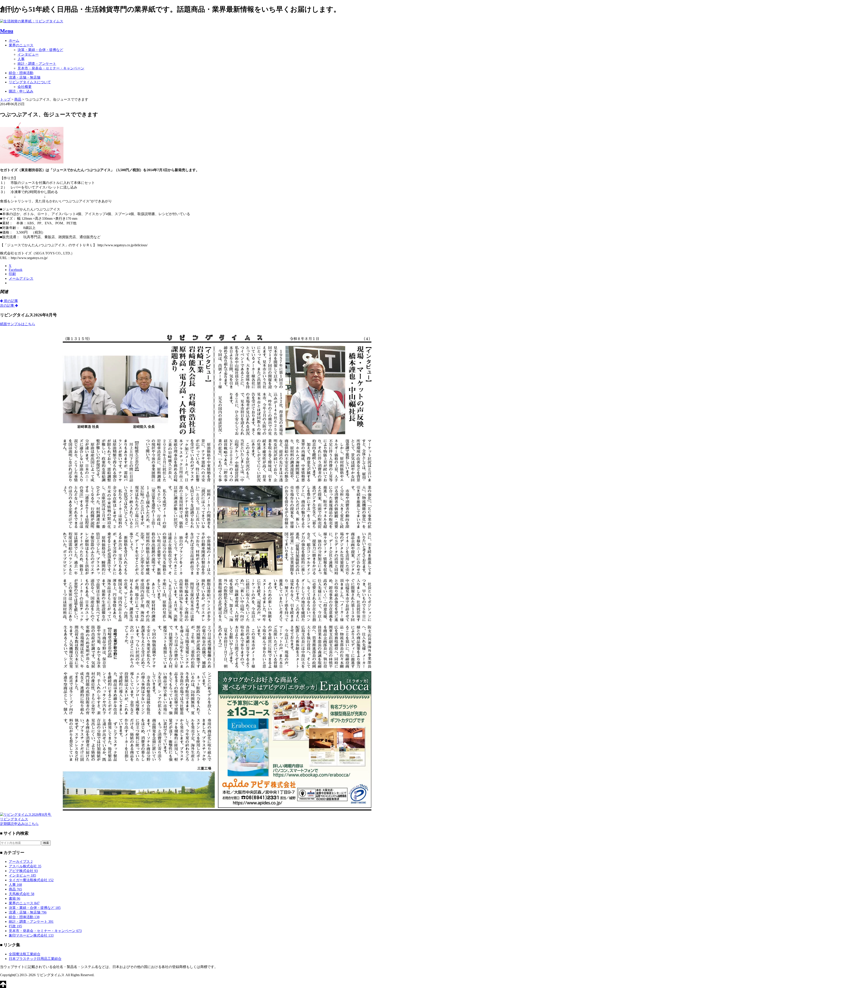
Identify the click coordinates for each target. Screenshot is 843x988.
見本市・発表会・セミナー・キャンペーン (51, 68)
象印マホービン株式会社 (31, 935)
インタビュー (28, 54)
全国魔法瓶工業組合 (24, 954)
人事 (21, 59)
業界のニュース (21, 45)
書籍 (14, 898)
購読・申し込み (21, 91)
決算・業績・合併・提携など (40, 50)
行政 (15, 926)
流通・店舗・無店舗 (24, 77)
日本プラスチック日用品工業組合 (35, 959)
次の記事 (7, 305)
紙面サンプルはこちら (17, 324)
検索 (46, 843)
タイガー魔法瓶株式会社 (31, 880)
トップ (5, 99)
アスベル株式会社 (25, 866)
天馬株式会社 (21, 894)
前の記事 (10, 301)
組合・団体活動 (21, 73)
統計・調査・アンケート (37, 63)
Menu (6, 31)
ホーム (14, 40)
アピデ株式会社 (23, 871)
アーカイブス (20, 861)
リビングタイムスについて (30, 82)
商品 (15, 889)
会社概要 (25, 87)
